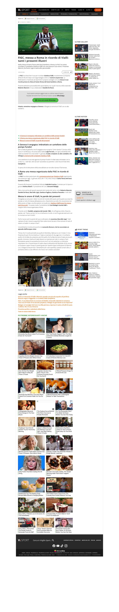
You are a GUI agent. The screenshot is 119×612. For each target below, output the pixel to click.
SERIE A (28, 22)
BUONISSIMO (88, 552)
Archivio (98, 540)
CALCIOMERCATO (43, 9)
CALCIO (34, 9)
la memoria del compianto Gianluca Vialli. (37, 156)
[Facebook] (54, 547)
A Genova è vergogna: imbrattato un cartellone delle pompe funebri (42, 136)
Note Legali (26, 554)
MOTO (67, 9)
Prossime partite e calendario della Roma (31, 309)
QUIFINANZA (82, 552)
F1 (62, 9)
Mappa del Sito (86, 540)
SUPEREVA (94, 552)
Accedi (98, 10)
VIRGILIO (28, 552)
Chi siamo (21, 554)
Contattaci (78, 540)
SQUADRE (94, 14)
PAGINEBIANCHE (58, 552)
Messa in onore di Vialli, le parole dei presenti (35, 141)
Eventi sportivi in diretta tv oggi (86, 200)
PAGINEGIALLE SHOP (44, 552)
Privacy (32, 554)
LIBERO (23, 552)
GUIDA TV (81, 9)
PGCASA (52, 552)
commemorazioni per (51, 176)
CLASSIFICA (45, 14)
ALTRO (88, 9)
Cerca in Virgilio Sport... (42, 540)
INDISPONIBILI (84, 14)
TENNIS (73, 9)
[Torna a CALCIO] (19, 14)
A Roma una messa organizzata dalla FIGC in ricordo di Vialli (39, 138)
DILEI (71, 552)
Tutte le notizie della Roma (26, 312)
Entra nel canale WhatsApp (46, 100)
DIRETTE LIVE (55, 9)
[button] (101, 14)
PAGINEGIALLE (34, 552)
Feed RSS (93, 540)
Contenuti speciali (69, 540)
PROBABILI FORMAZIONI (69, 14)
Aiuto (53, 554)
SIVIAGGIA (75, 552)
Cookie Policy (37, 554)
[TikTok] (62, 547)
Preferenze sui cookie (46, 554)
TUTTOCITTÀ (66, 552)
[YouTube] (58, 547)
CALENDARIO (34, 14)
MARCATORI (55, 14)
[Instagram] (66, 547)
